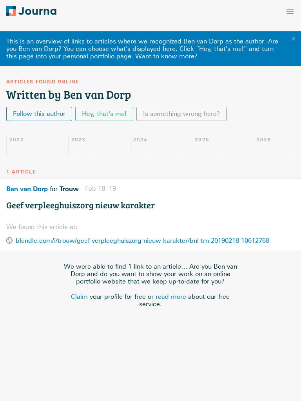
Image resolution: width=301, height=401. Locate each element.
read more (171, 296)
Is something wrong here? (181, 113)
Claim (79, 296)
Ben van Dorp (27, 189)
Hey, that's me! (104, 113)
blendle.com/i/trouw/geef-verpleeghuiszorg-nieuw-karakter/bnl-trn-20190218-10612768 (142, 240)
